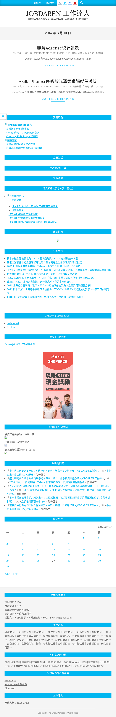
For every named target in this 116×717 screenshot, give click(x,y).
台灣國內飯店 (16, 196)
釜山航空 (48, 662)
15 (84, 549)
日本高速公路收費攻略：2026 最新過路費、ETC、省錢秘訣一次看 (42, 258)
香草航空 (38, 666)
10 (7, 549)
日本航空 (55, 666)
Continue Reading (58, 65)
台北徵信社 (25, 632)
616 (19, 602)
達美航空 (37, 662)
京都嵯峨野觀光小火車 (33, 501)
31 (7, 566)
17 (7, 555)
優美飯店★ (18, 210)
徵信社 (13, 632)
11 (23, 549)
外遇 (16, 640)
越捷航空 (88, 666)
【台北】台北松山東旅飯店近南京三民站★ (35, 206)
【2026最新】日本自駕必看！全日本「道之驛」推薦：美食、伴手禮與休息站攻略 (51, 277)
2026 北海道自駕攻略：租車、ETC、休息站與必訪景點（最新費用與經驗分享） (49, 285)
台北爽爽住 (15, 200)
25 (23, 560)
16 (99, 549)
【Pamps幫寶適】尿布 (19, 124)
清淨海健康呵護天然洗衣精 (20, 144)
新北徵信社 (61, 640)
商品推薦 (77, 86)
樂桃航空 (66, 666)
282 (19, 606)
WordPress (73, 713)
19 (38, 555)
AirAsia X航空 (79, 662)
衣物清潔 (12, 140)
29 (84, 560)
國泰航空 (26, 662)
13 (53, 549)
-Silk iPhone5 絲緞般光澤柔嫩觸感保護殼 (58, 81)
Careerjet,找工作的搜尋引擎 (20, 344)
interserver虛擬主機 (16, 684)
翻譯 (79, 53)
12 (38, 549)
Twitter (11, 327)
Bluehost (10, 688)
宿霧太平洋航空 (23, 666)
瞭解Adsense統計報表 (58, 48)
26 (38, 560)
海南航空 (104, 662)
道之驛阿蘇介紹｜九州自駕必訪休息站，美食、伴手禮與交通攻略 (42, 274)
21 (69, 555)
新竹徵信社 (54, 632)
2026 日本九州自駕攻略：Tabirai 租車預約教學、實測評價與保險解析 (47, 482)
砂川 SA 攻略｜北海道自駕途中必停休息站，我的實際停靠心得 (40, 281)
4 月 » (16, 573)
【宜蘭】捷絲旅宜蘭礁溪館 (23, 214)
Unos (54, 713)
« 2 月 (8, 573)
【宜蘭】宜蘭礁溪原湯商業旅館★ (27, 218)
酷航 (46, 666)
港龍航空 (15, 662)
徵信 (62, 636)
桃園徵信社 (40, 632)
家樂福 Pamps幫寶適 (17, 128)
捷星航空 (93, 662)
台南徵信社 (83, 632)
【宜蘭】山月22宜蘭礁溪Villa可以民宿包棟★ (33, 222)
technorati (13, 323)
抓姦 (7, 636)
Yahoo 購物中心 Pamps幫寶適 (22, 132)
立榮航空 (77, 666)
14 (69, 549)
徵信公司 (21, 636)
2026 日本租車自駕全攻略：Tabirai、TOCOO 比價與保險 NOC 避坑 (43, 266)
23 (99, 555)
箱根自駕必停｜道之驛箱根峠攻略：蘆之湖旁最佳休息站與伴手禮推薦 (44, 262)
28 (69, 560)
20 (53, 555)
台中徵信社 (69, 632)
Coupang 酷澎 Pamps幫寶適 (22, 136)
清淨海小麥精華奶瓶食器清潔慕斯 (24, 148)
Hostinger (10, 680)
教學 (74, 53)
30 (99, 560)
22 (84, 555)
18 (23, 555)
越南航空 (99, 666)
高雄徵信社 (98, 632)
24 (7, 560)
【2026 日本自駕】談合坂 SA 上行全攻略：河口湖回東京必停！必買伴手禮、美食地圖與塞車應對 (59, 270)
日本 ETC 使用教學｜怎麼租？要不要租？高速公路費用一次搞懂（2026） (46, 297)
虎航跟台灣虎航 (62, 662)
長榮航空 (9, 666)
